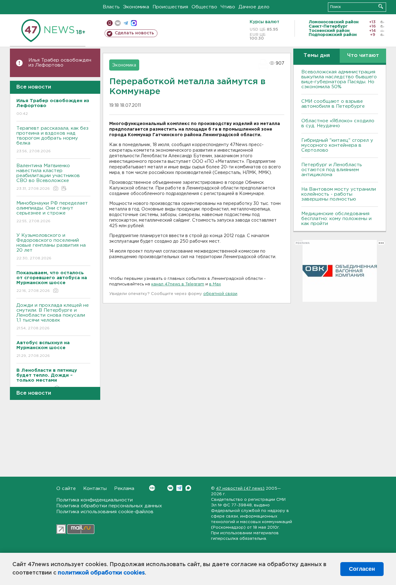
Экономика (136, 7)
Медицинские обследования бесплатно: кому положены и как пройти (336, 219)
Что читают (363, 55)
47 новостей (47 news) (240, 488)
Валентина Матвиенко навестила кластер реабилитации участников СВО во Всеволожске (48, 177)
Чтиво (228, 7)
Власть (111, 7)
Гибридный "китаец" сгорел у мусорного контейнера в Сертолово (337, 145)
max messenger (134, 23)
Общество (204, 7)
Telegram (179, 488)
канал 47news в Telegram (177, 284)
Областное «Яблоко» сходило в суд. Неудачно (337, 123)
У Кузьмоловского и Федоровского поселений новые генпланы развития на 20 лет (51, 246)
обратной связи (220, 294)
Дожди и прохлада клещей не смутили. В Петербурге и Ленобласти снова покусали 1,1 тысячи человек (52, 316)
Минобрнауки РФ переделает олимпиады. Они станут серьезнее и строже (52, 212)
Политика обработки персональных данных (109, 506)
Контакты (95, 489)
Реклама (124, 489)
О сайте (66, 489)
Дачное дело (254, 7)
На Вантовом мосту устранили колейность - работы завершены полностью (338, 194)
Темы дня (316, 55)
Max (188, 488)
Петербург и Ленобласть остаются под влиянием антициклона (331, 170)
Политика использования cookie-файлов (104, 512)
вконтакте (118, 23)
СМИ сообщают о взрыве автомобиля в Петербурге (333, 103)
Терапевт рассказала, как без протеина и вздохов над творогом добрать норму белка (52, 139)
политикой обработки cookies (101, 572)
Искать (380, 6)
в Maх (215, 284)
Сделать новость (134, 33)
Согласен (362, 569)
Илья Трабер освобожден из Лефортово (59, 62)
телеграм (126, 23)
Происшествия (170, 7)
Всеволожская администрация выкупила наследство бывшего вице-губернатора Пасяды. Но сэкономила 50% (339, 79)
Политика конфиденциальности (94, 500)
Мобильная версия (110, 23)
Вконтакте (170, 488)
